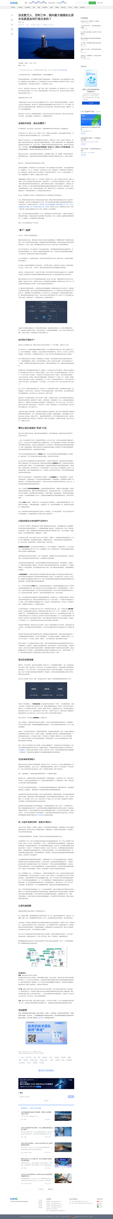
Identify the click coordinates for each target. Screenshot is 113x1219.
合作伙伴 (40, 1203)
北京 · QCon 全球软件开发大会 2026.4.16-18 (78, 1201)
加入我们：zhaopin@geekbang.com (54, 1207)
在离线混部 (69, 1060)
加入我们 (40, 1205)
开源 (39, 1057)
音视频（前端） (34, 1060)
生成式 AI (88, 22)
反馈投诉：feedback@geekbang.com (54, 1205)
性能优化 (26, 1060)
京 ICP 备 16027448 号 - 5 (65, 1216)
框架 (63, 1060)
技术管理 (57, 1057)
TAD (36, 416)
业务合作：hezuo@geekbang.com (53, 1203)
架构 (22, 1057)
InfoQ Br (100, 1207)
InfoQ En (101, 1201)
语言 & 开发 (28, 1057)
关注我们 (40, 1207)
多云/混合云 (22, 1062)
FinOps (29, 1062)
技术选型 (88, 58)
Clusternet (41, 815)
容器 (35, 1057)
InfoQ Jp (100, 1203)
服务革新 (44, 1057)
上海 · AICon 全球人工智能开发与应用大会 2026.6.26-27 (81, 1203)
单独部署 (22, 750)
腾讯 (20, 1060)
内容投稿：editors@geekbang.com (53, 1201)
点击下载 (64, 70)
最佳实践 (63, 1057)
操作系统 (57, 1060)
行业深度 (42, 1062)
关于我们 (40, 1200)
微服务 (69, 1057)
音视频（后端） (44, 1060)
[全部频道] (88, 7)
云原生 (50, 1057)
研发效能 (35, 1062)
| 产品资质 (91, 1216)
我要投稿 (40, 1202)
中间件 (51, 1060)
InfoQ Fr (100, 1205)
